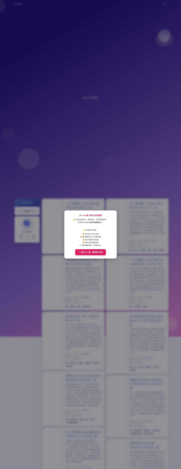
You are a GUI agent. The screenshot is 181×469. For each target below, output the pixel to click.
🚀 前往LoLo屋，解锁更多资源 (90, 252)
